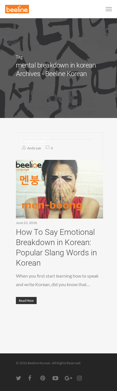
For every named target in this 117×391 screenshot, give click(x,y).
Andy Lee (34, 148)
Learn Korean (35, 141)
